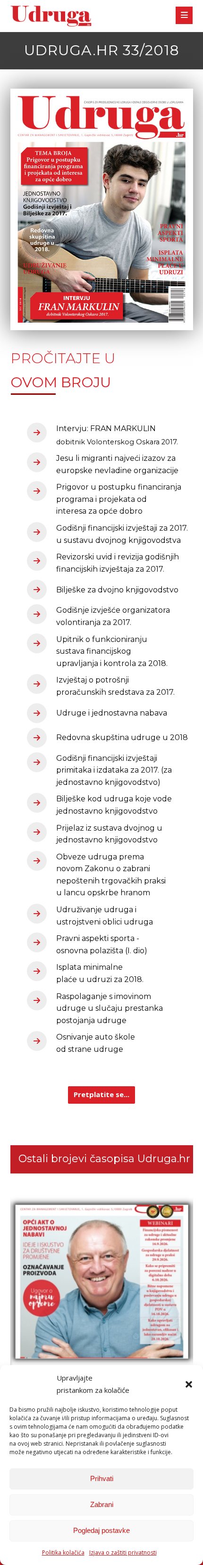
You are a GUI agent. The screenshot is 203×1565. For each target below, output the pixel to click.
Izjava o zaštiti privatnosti (123, 1552)
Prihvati (101, 1478)
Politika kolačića (63, 1552)
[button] (189, 1384)
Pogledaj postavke (101, 1530)
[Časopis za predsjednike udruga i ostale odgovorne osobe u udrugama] (51, 16)
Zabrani (101, 1504)
